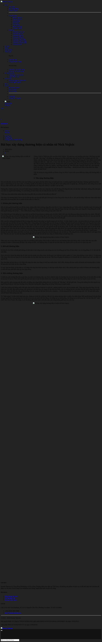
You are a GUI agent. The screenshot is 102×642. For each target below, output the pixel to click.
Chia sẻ (7, 131)
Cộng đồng (8, 138)
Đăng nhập (8, 103)
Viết (2, 108)
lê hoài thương (4, 123)
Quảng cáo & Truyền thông (13, 139)
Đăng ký (7, 105)
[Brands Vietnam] (7, 2)
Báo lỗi (7, 132)
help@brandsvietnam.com (13, 613)
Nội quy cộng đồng (11, 600)
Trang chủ (8, 136)
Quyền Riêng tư (10, 598)
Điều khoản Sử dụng (11, 596)
